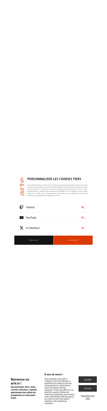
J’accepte (87, 379)
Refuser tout (33, 240)
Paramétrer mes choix (87, 397)
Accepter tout (73, 240)
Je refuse (87, 388)
